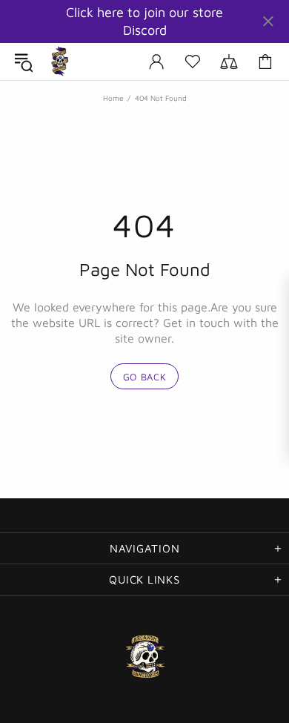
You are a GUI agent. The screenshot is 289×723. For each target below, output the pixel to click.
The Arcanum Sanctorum (60, 61)
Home (113, 97)
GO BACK (145, 377)
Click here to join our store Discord (144, 21)
